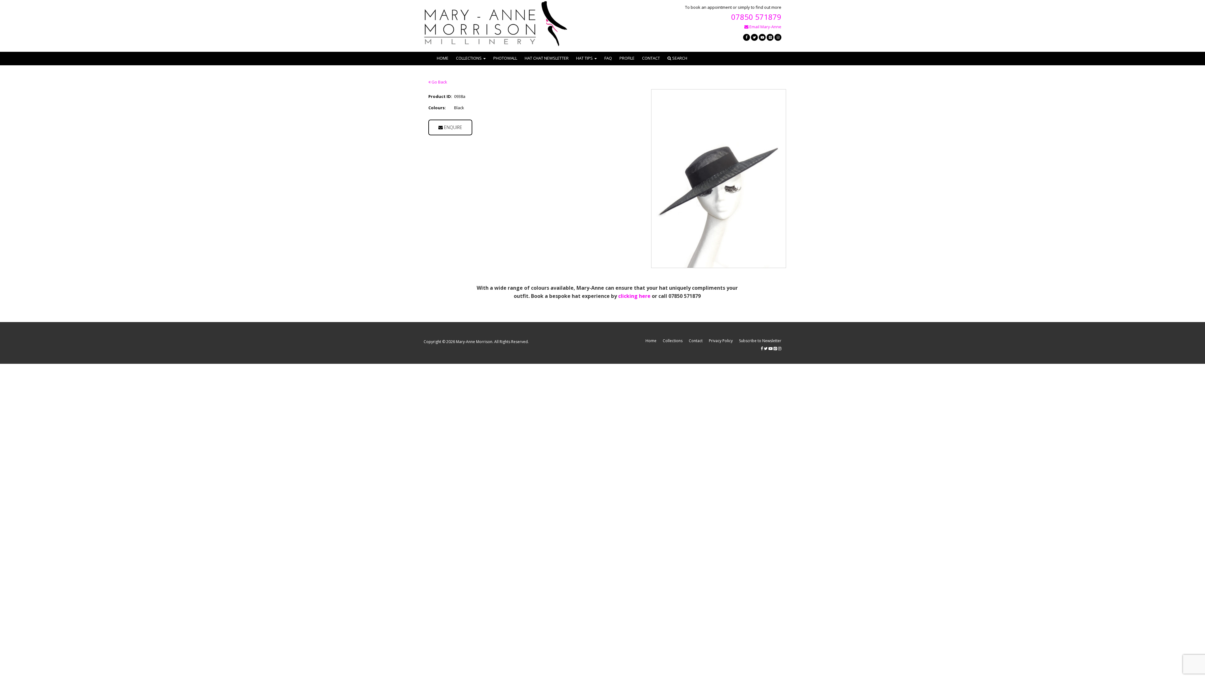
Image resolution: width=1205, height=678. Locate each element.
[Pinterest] (770, 37)
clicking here (634, 296)
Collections (673, 340)
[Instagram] (777, 37)
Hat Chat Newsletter (547, 58)
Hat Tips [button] (584, 58)
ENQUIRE (452, 127)
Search (679, 58)
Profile (627, 58)
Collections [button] (469, 58)
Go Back (439, 82)
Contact (651, 58)
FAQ (608, 58)
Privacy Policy (721, 340)
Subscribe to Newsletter (760, 340)
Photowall (505, 58)
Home (442, 58)
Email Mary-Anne (764, 27)
